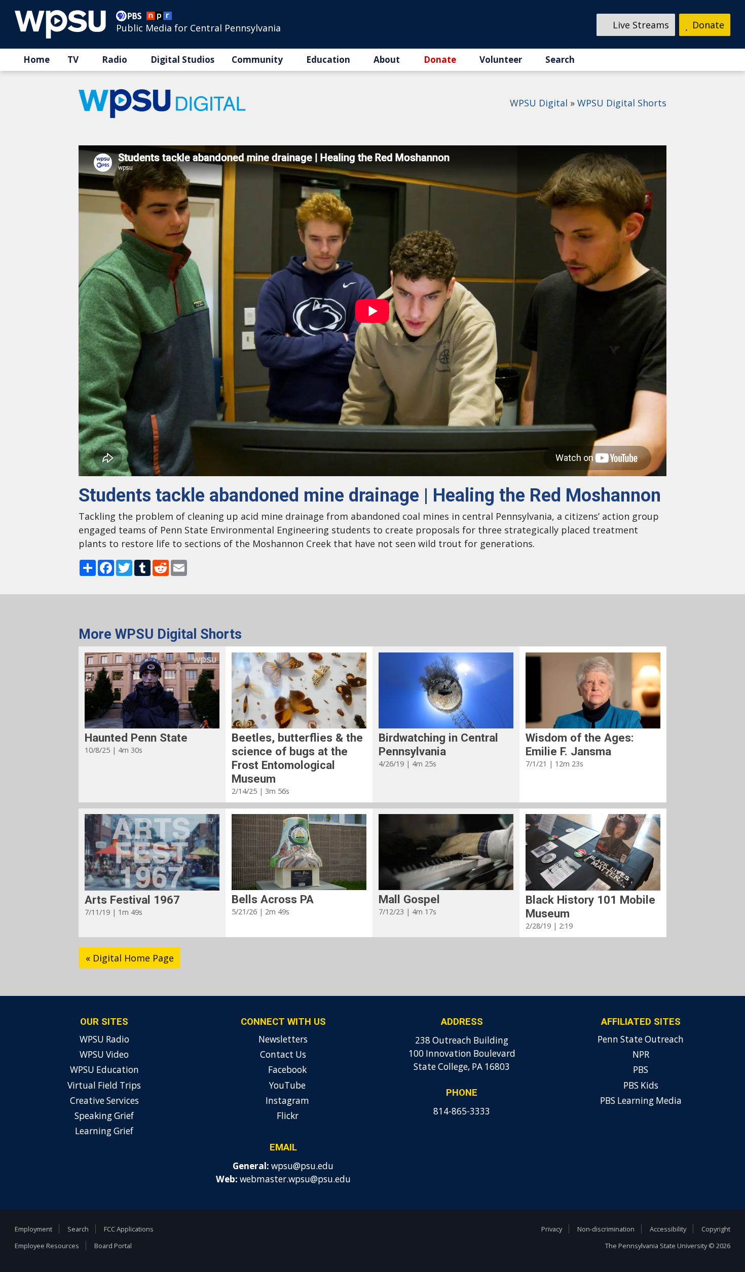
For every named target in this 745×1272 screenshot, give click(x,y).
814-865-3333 (461, 1111)
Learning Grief (104, 1131)
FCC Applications (129, 1229)
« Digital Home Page (130, 958)
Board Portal (113, 1245)
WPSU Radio (104, 1039)
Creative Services (104, 1100)
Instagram (286, 1100)
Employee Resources (47, 1245)
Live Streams (639, 25)
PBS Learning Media (641, 1100)
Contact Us (283, 1054)
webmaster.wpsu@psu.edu (295, 1179)
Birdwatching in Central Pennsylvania (438, 744)
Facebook (286, 1069)
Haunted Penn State (136, 737)
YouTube (286, 1085)
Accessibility (668, 1229)
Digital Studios (182, 59)
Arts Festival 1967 (132, 899)
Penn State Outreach (641, 1039)
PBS (640, 1069)
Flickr (287, 1116)
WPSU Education (104, 1069)
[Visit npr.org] (159, 18)
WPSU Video (104, 1054)
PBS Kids (640, 1085)
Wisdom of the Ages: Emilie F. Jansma (580, 744)
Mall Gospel (409, 899)
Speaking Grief (104, 1116)
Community (257, 59)
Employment (33, 1229)
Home (36, 59)
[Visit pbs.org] (131, 18)
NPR (640, 1054)
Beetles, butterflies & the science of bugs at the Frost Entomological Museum (297, 758)
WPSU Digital (539, 103)
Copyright (715, 1229)
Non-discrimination (606, 1229)
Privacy (551, 1229)
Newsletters (283, 1039)
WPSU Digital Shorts (621, 103)
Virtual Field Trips (104, 1085)
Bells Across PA (273, 899)
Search (560, 59)
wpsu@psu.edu (302, 1166)
